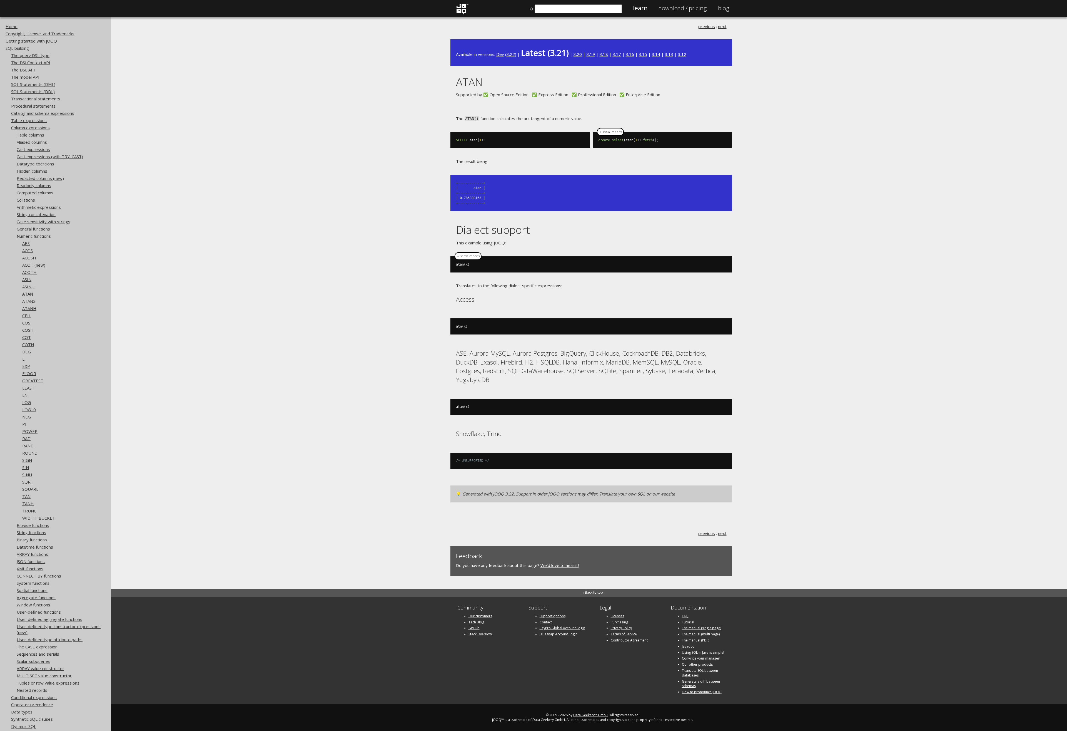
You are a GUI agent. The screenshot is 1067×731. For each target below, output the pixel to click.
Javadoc (688, 646)
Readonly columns (34, 185)
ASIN (26, 279)
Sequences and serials (38, 654)
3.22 (511, 54)
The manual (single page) (701, 628)
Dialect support (493, 229)
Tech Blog (476, 622)
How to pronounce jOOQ (702, 692)
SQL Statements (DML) (33, 84)
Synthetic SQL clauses (32, 719)
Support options (552, 616)
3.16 (630, 54)
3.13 (669, 54)
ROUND (30, 453)
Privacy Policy (621, 628)
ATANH (29, 308)
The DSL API (23, 70)
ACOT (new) (33, 265)
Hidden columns (32, 171)
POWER (30, 431)
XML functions (30, 568)
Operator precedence (32, 704)
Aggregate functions (36, 597)
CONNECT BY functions (39, 576)
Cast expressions (33, 149)
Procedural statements (33, 106)
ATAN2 (29, 301)
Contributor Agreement (629, 640)
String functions (31, 532)
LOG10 (29, 409)
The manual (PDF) (695, 640)
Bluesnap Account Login (558, 634)
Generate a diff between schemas (701, 683)
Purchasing (619, 622)
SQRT (27, 482)
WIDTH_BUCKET (38, 518)
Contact (546, 622)
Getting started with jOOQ (31, 41)
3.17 (617, 54)
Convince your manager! (701, 658)
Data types (22, 712)
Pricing (683, 8)
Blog (723, 8)
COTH (28, 344)
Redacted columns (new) (40, 178)
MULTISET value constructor (44, 675)
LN (25, 395)
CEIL (26, 315)
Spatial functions (32, 590)
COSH (28, 330)
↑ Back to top (592, 592)
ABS (26, 243)
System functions (33, 583)
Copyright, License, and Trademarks (40, 33)
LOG (26, 402)
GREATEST (32, 380)
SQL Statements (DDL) (33, 91)
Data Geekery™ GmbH (590, 715)
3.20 (578, 54)
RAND (28, 445)
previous (706, 26)
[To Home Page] (462, 13)
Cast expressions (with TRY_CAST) (50, 156)
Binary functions (32, 539)
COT (26, 337)
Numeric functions (34, 236)
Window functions (33, 605)
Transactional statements (35, 98)
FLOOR (29, 373)
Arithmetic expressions (39, 207)
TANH (28, 503)
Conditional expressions (34, 697)
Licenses (617, 616)
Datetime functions (35, 547)
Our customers (480, 616)
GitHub (474, 628)
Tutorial (688, 622)
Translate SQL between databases (700, 673)
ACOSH (29, 258)
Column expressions (30, 127)
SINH (27, 474)
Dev (500, 54)
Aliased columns (32, 142)
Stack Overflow (480, 634)
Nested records (32, 690)
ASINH (28, 286)
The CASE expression (37, 647)
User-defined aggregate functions (49, 619)
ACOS (27, 250)
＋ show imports (610, 132)
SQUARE (30, 489)
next (722, 26)
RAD (26, 438)
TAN (26, 496)
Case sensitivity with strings (43, 221)
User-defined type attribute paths (50, 639)
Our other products (697, 664)
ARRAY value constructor (40, 668)
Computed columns (35, 192)
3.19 (591, 54)
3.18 (604, 54)
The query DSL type (30, 55)
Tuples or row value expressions (48, 683)
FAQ (685, 616)
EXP (26, 366)
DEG (26, 352)
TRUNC (29, 511)
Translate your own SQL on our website (637, 494)
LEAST (28, 388)
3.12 (682, 54)
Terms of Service (624, 634)
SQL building (17, 48)
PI (24, 424)
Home (12, 26)
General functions (33, 229)
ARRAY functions (32, 554)
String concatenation (36, 214)
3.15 (643, 54)
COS (26, 323)
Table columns (30, 135)
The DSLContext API (30, 62)
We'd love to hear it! (559, 565)
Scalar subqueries (33, 661)
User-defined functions (39, 612)
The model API (25, 77)
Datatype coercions (35, 164)
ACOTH (29, 272)
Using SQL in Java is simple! (703, 652)
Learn (640, 8)
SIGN (27, 460)
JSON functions (31, 561)
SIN (25, 467)
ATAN (27, 294)
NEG (26, 417)
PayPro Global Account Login (562, 628)
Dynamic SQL (23, 726)
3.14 (656, 54)
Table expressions (29, 120)
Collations (26, 200)
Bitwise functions (33, 525)
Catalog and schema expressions (42, 113)
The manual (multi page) (701, 634)
